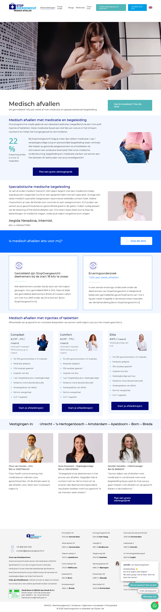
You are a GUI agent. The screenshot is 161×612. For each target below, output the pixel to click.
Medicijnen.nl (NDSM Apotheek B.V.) (38, 590)
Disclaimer (76, 605)
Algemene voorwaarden (93, 605)
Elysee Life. (99, 608)
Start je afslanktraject (31, 407)
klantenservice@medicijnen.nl (34, 598)
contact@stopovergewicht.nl (30, 551)
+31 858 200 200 (24, 547)
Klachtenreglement (61, 605)
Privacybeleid (111, 605)
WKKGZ (47, 605)
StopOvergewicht (71, 608)
